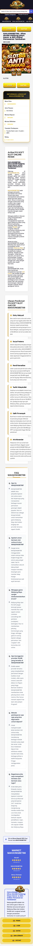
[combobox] (14, 11)
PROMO (18, 920)
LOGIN (9, 29)
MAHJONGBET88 (13, 173)
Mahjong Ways (18, 248)
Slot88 (15, 227)
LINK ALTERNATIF (18, 935)
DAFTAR (24, 29)
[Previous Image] (3, 59)
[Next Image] (29, 59)
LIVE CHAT (18, 940)
